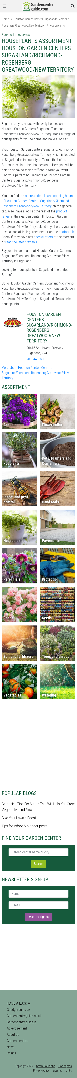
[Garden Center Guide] (38, 6)
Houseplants (57, 25)
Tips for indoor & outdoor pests (24, 826)
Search (38, 864)
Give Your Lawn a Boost (19, 818)
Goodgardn (65, 1066)
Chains (11, 1053)
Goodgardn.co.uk (18, 1010)
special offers (43, 237)
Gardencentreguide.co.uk (24, 1016)
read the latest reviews (21, 242)
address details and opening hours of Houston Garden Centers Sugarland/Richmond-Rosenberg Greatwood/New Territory (37, 201)
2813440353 (35, 359)
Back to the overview (16, 35)
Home (5, 19)
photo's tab (66, 232)
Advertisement (17, 1028)
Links (69, 1070)
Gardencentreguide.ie (21, 1022)
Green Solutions (45, 1066)
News (10, 1047)
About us (13, 1035)
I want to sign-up (38, 917)
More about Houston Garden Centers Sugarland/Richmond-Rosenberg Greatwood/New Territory (35, 373)
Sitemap (57, 1070)
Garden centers (17, 1041)
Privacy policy (41, 1070)
